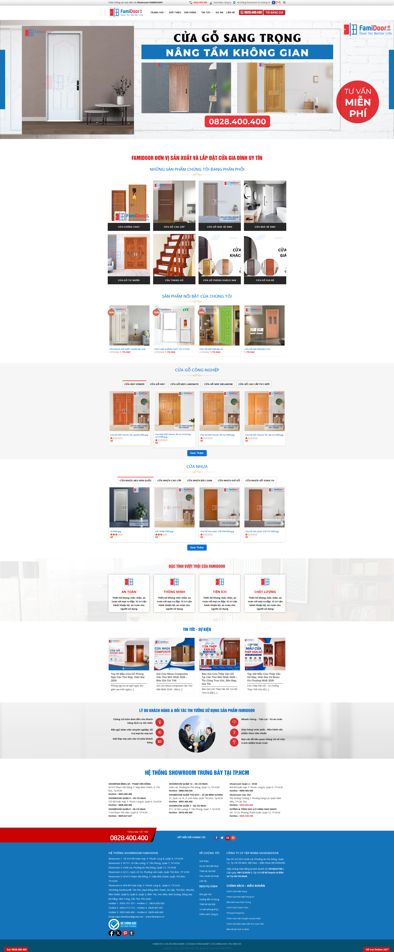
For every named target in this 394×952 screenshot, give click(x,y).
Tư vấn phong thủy (208, 909)
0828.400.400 (200, 2)
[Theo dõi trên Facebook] (273, 2)
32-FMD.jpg (115, 531)
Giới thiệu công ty (222, 2)
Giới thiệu (175, 12)
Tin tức (206, 12)
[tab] (134, 384)
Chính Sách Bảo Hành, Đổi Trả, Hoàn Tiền (245, 923)
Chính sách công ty (208, 914)
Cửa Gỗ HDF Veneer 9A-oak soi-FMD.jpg (264, 435)
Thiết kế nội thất (207, 871)
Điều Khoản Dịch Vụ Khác (238, 929)
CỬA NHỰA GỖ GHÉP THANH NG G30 (127, 349)
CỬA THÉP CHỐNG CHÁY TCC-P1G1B (171, 349)
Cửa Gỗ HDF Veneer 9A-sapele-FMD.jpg (129, 435)
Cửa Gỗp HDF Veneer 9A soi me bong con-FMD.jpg (173, 435)
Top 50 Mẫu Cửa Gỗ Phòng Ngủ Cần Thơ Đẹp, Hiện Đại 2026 (128, 677)
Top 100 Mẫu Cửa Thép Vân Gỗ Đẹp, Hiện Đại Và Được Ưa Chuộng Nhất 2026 (263, 677)
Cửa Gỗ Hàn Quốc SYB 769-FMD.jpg (217, 531)
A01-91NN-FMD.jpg (164, 531)
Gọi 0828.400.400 (17, 949)
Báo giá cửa (205, 894)
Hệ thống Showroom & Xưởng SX (253, 2)
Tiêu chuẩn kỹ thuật (209, 876)
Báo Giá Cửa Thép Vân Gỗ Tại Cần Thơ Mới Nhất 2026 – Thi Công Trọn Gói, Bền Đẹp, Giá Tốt (219, 678)
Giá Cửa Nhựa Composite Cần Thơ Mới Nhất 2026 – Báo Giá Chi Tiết (172, 677)
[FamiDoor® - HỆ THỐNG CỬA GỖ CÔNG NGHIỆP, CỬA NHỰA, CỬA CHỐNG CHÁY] (129, 12)
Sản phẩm (190, 12)
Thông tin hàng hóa (235, 913)
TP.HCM (113, 880)
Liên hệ (230, 12)
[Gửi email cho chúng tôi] (278, 2)
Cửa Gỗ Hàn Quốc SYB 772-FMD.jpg (262, 531)
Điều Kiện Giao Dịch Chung (239, 902)
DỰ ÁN (219, 12)
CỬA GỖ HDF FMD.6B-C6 (210, 349)
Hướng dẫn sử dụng (209, 899)
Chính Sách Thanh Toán (237, 907)
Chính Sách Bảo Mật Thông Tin (240, 896)
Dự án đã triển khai (208, 866)
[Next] (382, 80)
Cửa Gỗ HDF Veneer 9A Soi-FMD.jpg (217, 435)
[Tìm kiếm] (284, 2)
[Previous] (11, 80)
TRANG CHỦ (157, 12)
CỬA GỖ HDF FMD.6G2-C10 (257, 349)
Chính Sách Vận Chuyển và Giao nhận (244, 918)
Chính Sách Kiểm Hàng (237, 891)
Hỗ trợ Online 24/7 (377, 949)
